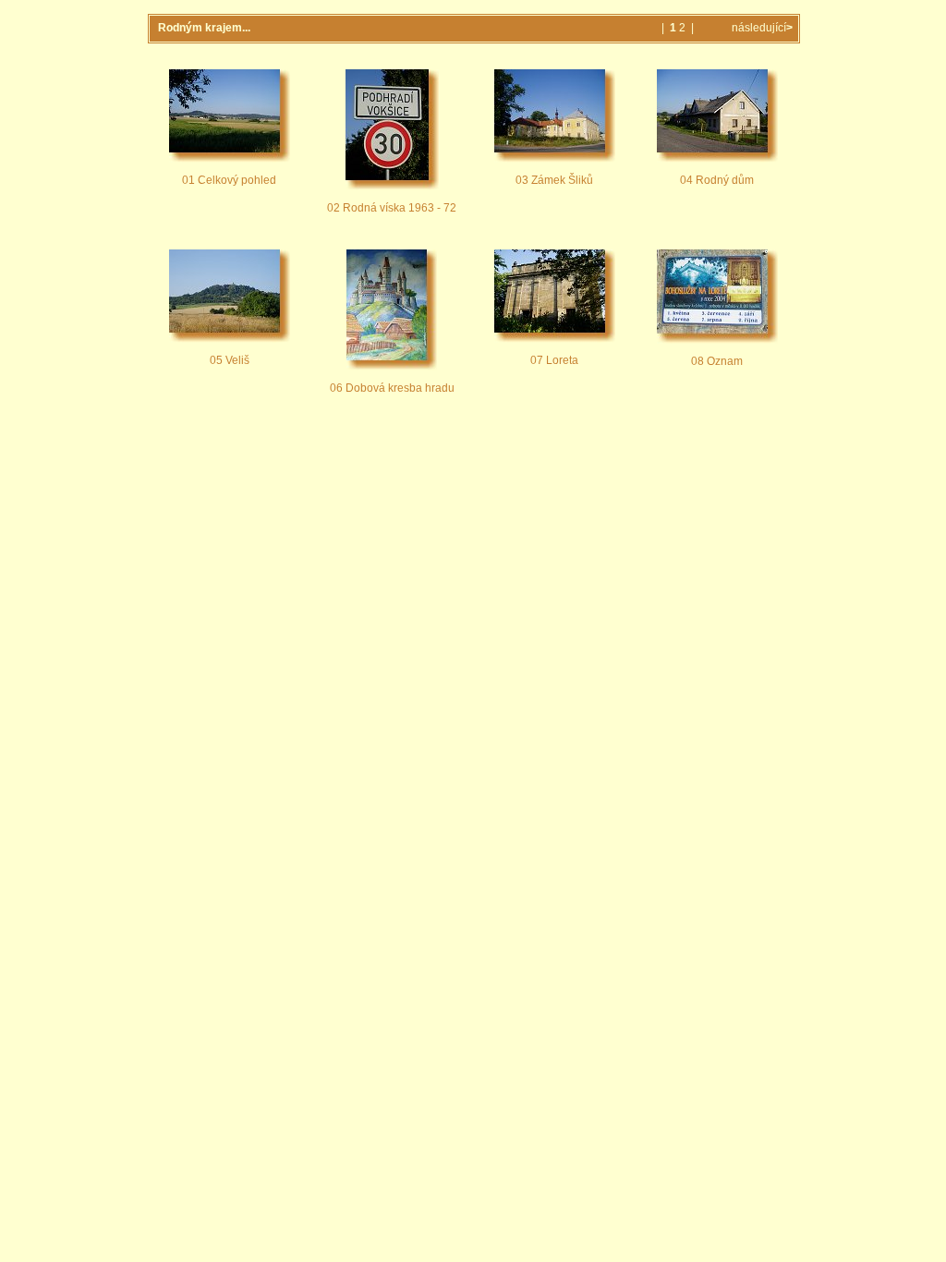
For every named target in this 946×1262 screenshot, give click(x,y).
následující (761, 27)
